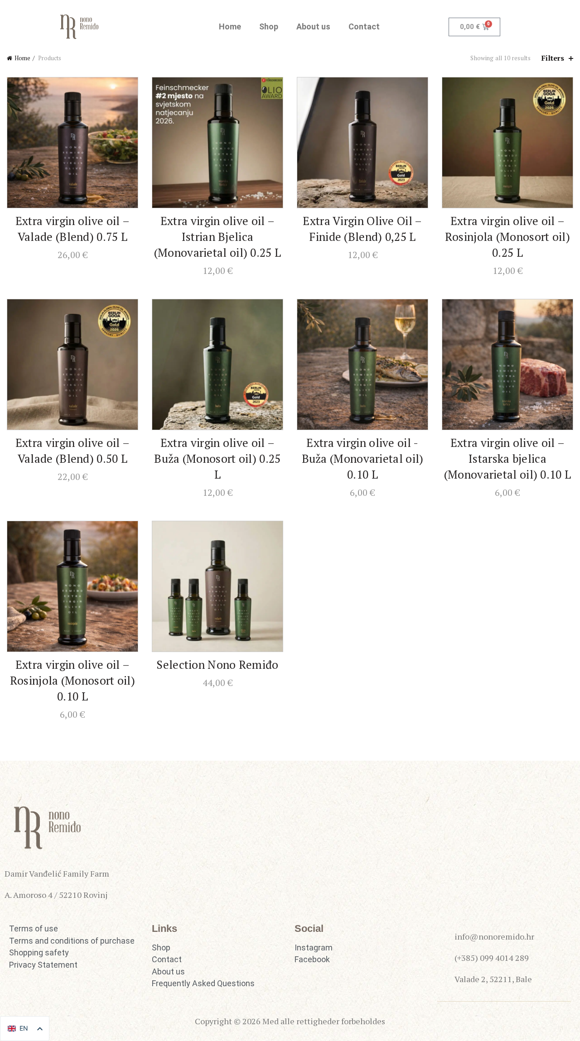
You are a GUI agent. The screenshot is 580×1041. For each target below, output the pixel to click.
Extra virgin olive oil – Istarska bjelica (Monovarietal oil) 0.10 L (507, 458)
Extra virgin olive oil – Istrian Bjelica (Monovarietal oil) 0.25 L (217, 236)
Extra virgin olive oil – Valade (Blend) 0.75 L (72, 228)
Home (230, 26)
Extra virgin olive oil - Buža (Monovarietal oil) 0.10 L (363, 458)
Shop (268, 26)
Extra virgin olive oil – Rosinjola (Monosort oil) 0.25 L (507, 236)
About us (313, 26)
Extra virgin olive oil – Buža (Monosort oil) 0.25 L (217, 458)
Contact (364, 26)
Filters (552, 58)
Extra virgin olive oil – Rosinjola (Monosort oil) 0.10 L (72, 680)
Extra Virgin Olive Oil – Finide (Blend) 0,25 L (362, 228)
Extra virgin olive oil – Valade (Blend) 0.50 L (72, 450)
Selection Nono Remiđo (217, 664)
